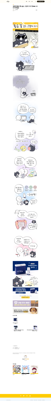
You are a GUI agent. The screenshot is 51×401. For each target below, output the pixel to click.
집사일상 (18, 353)
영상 (32, 1)
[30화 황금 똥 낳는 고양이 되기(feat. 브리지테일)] (25, 35)
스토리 (29, 1)
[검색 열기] (35, 1)
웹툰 (26, 1)
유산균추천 (14, 353)
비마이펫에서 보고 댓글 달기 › (25, 297)
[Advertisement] (25, 16)
